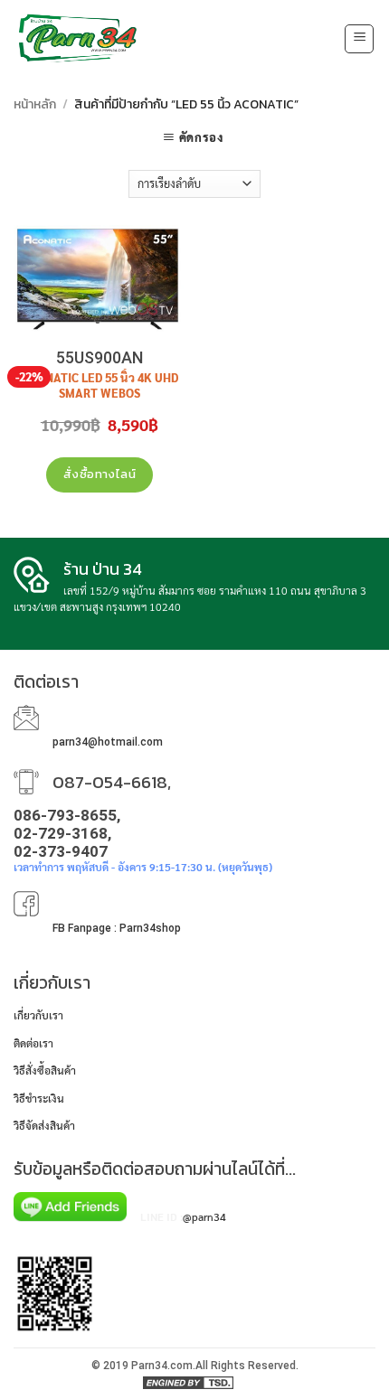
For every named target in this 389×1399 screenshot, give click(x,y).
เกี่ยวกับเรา (38, 1015)
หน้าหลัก (35, 104)
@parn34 (204, 1216)
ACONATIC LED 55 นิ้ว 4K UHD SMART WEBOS (100, 385)
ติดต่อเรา (33, 1043)
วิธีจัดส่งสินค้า (44, 1125)
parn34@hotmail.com (107, 742)
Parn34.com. (163, 1365)
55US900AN (99, 357)
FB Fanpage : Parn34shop (116, 928)
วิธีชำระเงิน (39, 1098)
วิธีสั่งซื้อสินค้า (45, 1070)
